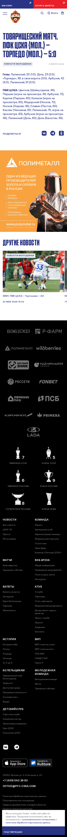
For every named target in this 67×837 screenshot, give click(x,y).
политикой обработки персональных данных (28, 822)
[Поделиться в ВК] (44, 134)
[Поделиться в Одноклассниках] (61, 134)
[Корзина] (62, 13)
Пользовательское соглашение (18, 800)
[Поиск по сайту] (42, 13)
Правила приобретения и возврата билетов (24, 805)
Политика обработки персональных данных (24, 796)
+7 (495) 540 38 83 (15, 780)
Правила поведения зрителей (17, 809)
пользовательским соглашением (38, 819)
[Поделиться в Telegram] (53, 134)
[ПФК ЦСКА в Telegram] (17, 747)
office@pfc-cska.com (19, 786)
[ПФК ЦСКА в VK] (6, 747)
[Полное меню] (5, 13)
